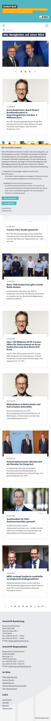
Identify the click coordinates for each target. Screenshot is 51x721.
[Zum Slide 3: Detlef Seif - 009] (29, 71)
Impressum (6, 208)
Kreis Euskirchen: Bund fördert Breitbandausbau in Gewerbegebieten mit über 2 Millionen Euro (23, 114)
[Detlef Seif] (3, 30)
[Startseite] (38, 16)
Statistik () (18, 183)
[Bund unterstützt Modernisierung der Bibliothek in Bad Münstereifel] (25, 142)
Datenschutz (7, 211)
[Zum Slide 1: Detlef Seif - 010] (21, 71)
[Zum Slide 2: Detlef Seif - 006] (25, 72)
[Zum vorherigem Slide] (16, 72)
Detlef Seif (9, 6)
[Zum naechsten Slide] (35, 72)
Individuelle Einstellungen (21, 183)
